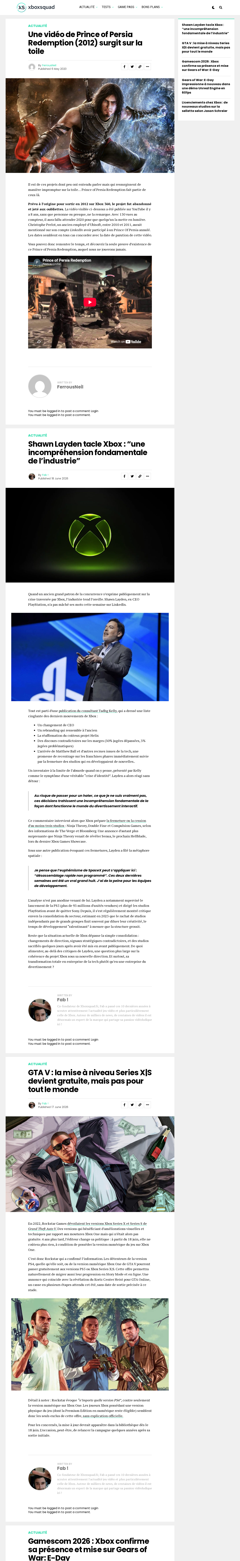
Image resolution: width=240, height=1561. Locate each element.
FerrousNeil (49, 65)
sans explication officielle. (103, 1416)
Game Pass (126, 7)
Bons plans (151, 7)
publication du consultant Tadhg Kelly (88, 710)
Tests (106, 7)
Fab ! (45, 475)
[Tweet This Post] (132, 66)
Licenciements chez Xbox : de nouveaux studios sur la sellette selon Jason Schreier (205, 106)
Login (94, 411)
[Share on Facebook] (124, 66)
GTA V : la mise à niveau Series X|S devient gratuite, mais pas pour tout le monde (206, 47)
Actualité (86, 7)
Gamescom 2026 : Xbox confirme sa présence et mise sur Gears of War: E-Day (205, 65)
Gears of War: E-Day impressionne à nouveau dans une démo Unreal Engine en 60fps (206, 86)
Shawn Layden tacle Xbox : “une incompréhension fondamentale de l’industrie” (205, 29)
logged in (53, 415)
